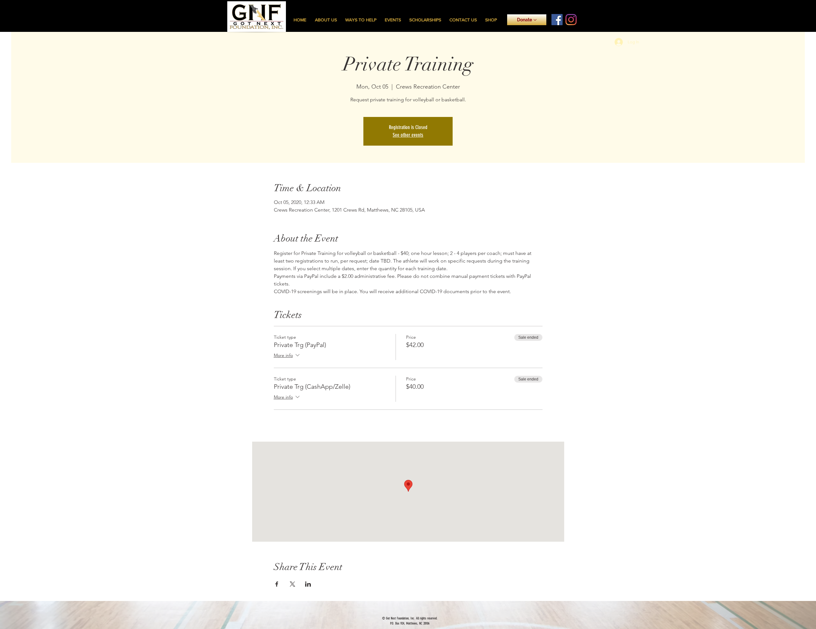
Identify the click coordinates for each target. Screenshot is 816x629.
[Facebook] (557, 19)
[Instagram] (571, 19)
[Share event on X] (292, 584)
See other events (408, 135)
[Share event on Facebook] (277, 584)
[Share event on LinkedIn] (308, 584)
